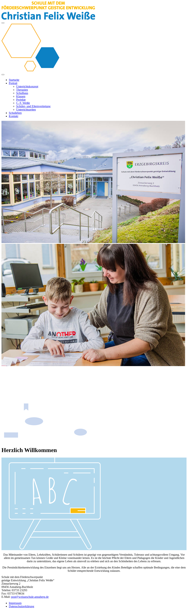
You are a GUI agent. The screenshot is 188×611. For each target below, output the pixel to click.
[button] (13, 83)
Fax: (4, 593)
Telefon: (6, 590)
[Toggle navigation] (2, 22)
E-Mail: (5, 596)
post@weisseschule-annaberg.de (30, 596)
